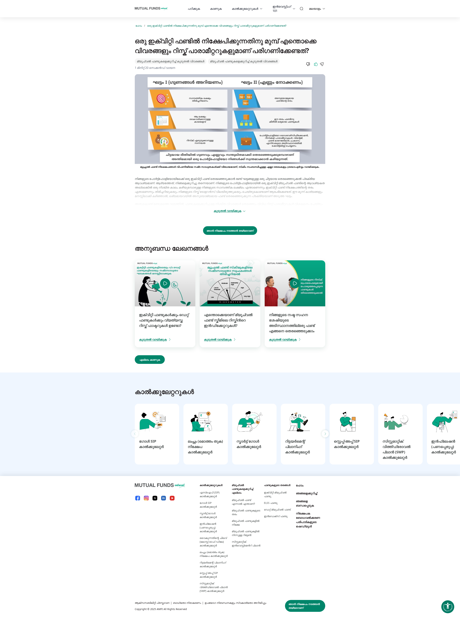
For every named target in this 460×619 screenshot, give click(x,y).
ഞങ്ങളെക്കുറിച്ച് (306, 493)
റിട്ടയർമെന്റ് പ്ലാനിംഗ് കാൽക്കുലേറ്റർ (297, 446)
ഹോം (138, 25)
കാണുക (216, 9)
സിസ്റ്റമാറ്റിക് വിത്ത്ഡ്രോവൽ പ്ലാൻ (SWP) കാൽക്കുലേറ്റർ (214, 587)
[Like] (316, 64)
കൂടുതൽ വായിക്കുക (227, 211)
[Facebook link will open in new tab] (138, 498)
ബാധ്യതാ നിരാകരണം (187, 602)
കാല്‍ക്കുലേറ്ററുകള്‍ (245, 9)
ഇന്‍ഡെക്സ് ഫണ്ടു (276, 516)
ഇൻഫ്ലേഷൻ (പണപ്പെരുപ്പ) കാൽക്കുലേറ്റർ (443, 446)
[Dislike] (308, 64)
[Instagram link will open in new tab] (146, 498)
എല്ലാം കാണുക (149, 359)
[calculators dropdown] (261, 8)
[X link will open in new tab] (155, 498)
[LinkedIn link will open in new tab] (163, 498)
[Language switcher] (323, 8)
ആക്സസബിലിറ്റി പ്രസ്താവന (152, 602)
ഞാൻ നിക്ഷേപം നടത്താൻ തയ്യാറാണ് (230, 230)
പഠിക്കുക (194, 9)
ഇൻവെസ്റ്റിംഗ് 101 (282, 8)
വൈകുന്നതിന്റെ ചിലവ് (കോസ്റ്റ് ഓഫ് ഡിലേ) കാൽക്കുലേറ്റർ (213, 541)
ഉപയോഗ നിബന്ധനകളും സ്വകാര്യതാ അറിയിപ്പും (235, 602)
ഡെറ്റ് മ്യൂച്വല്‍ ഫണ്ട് (277, 509)
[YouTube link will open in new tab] (172, 498)
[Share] (321, 64)
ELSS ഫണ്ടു (270, 503)
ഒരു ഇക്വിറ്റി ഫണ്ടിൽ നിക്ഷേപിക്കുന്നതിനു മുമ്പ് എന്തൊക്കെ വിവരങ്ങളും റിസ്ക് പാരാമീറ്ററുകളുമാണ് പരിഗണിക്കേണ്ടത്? (216, 25)
